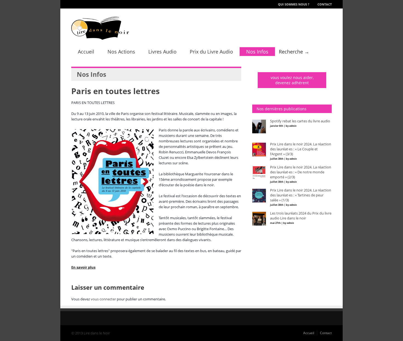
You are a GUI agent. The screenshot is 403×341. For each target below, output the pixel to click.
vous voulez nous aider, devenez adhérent (292, 80)
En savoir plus (83, 267)
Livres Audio (162, 51)
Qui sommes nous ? (293, 4)
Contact (324, 4)
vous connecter (103, 299)
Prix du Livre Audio (211, 51)
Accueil (86, 51)
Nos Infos (257, 51)
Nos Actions (121, 51)
